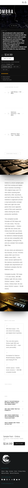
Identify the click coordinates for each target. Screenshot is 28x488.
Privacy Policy (22, 471)
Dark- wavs (5, 69)
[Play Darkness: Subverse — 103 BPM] (8, 113)
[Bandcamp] (2, 479)
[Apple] (17, 479)
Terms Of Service (14, 473)
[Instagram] (7, 479)
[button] (4, 73)
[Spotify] (14, 479)
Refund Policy (5, 473)
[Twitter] (9, 479)
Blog (7, 471)
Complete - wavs (6, 66)
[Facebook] (4, 479)
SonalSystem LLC (9, 483)
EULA (15, 471)
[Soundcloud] (12, 479)
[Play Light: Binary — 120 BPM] (8, 92)
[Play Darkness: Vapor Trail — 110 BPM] (8, 134)
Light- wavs (16, 66)
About (3, 471)
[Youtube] (19, 479)
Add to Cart (7, 58)
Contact (11, 471)
